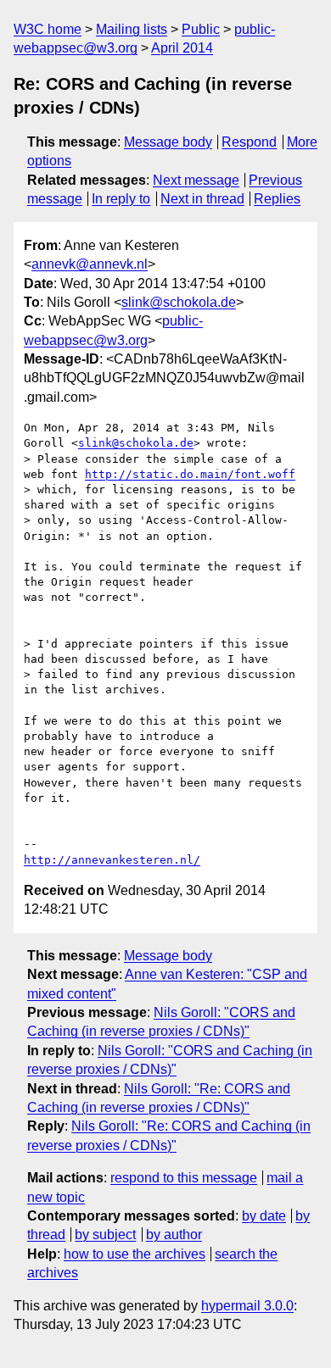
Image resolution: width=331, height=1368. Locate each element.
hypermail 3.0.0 (247, 1305)
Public (201, 29)
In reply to (121, 199)
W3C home (47, 29)
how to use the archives (134, 1254)
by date (264, 1216)
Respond (249, 142)
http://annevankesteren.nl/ (112, 860)
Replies (277, 199)
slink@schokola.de (178, 302)
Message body (168, 142)
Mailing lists (131, 29)
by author (174, 1234)
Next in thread (202, 199)
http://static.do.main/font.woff (190, 474)
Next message (196, 180)
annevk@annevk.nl (89, 264)
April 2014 (182, 48)
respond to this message (183, 1178)
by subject (105, 1234)
